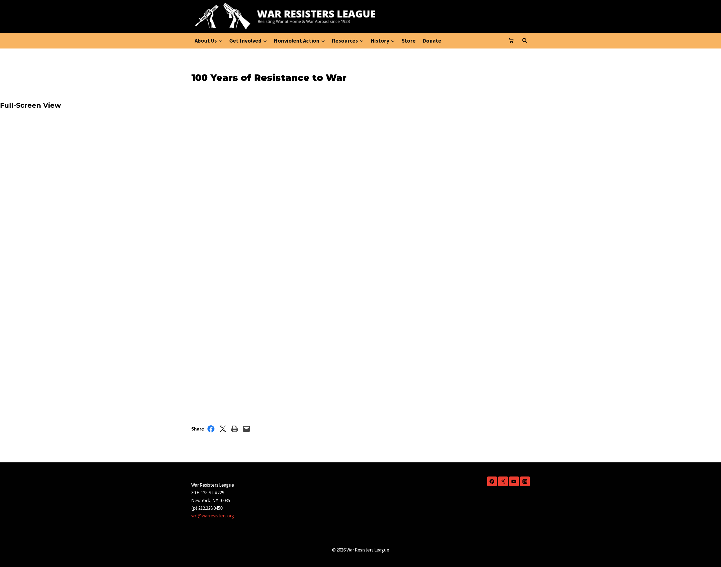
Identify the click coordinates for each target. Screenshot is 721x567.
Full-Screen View (30, 105)
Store (409, 40)
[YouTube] (514, 481)
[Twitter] (503, 481)
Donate (431, 40)
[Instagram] (525, 481)
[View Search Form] (525, 41)
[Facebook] (492, 481)
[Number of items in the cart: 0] (511, 41)
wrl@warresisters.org (212, 516)
